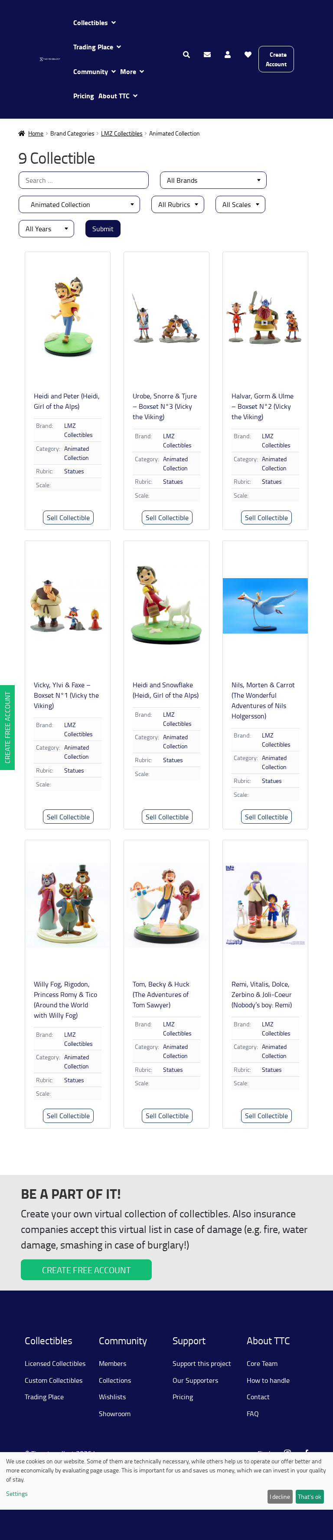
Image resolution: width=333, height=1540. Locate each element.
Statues (74, 471)
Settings (17, 1493)
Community (90, 71)
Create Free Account (7, 728)
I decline (280, 1496)
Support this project (202, 1363)
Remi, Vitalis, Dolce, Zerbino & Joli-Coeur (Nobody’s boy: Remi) (262, 994)
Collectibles (90, 22)
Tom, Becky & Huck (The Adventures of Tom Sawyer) (161, 994)
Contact (258, 1396)
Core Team (262, 1363)
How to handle (268, 1380)
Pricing (83, 95)
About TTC (114, 95)
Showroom (115, 1413)
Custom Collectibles (53, 1380)
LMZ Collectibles (122, 133)
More (128, 71)
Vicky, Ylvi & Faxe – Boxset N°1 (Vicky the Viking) (66, 695)
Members (112, 1363)
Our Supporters (195, 1380)
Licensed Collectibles (55, 1363)
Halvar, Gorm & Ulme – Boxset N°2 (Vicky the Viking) (263, 406)
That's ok (309, 1496)
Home (35, 133)
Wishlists (112, 1396)
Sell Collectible (68, 517)
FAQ (253, 1413)
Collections (115, 1380)
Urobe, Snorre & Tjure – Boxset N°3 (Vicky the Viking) (165, 406)
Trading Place (93, 47)
